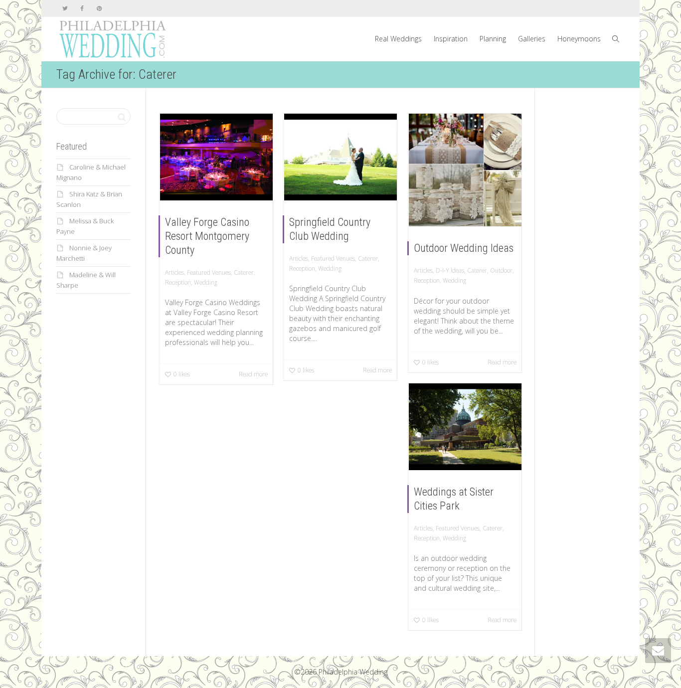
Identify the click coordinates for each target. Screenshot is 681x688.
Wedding (205, 282)
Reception (178, 282)
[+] (216, 157)
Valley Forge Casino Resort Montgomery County (207, 236)
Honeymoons (579, 38)
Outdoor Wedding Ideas (463, 248)
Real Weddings (398, 38)
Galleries (531, 38)
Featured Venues (209, 272)
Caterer (244, 272)
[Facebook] (82, 8)
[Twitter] (65, 8)
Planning (493, 38)
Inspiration (451, 38)
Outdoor (501, 270)
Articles (174, 272)
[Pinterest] (99, 8)
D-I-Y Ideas (450, 270)
